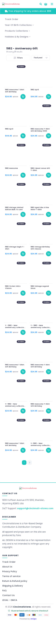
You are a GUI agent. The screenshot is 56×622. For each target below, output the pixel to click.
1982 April (35, 90)
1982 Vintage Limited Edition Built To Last (14, 208)
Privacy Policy (9, 571)
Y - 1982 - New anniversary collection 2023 (15, 326)
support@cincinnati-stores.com (35, 508)
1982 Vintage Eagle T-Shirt (14, 248)
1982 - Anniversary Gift (22, 48)
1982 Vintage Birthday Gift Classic (40, 248)
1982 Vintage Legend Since (40, 287)
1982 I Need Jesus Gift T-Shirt (40, 169)
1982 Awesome (11, 168)
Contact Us (8, 595)
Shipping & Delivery (12, 585)
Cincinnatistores (22, 606)
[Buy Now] (23, 96)
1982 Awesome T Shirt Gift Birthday (14, 91)
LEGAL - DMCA (9, 600)
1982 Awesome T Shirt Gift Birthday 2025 (40, 130)
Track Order (9, 561)
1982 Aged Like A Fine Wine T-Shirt (40, 208)
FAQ (4, 590)
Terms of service (11, 576)
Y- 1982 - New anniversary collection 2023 (15, 405)
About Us (7, 566)
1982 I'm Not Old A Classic (12, 287)
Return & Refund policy (14, 581)
